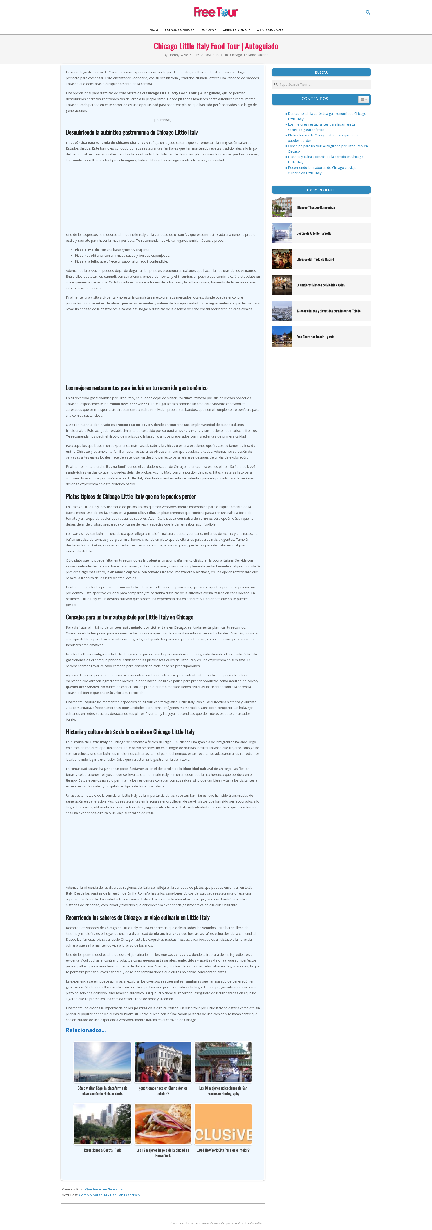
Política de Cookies (252, 1223)
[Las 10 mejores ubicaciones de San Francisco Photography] (223, 1044)
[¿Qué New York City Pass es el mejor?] (223, 1106)
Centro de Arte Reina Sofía (314, 233)
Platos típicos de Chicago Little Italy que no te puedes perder (323, 138)
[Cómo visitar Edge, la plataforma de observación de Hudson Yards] (102, 1044)
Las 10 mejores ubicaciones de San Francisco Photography (223, 1090)
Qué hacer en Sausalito (104, 1189)
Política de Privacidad (213, 1223)
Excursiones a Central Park (102, 1150)
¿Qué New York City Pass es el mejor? (223, 1150)
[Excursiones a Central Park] (102, 1106)
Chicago (236, 54)
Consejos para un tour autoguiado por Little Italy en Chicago (328, 148)
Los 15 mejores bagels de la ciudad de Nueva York (163, 1152)
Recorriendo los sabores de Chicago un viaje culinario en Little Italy (322, 170)
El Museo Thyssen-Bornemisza (316, 207)
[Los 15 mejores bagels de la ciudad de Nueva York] (163, 1106)
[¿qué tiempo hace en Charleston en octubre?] (163, 1044)
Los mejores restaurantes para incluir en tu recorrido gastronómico (321, 127)
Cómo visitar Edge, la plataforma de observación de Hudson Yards (102, 1090)
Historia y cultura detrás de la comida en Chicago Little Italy (325, 159)
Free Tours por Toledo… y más (315, 336)
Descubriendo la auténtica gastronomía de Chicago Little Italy (327, 116)
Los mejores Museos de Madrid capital (321, 284)
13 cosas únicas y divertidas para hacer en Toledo (329, 310)
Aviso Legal (233, 1223)
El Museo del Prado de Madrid (315, 258)
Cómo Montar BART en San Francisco (109, 1195)
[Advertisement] (163, 197)
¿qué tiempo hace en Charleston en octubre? (163, 1090)
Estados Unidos (256, 54)
